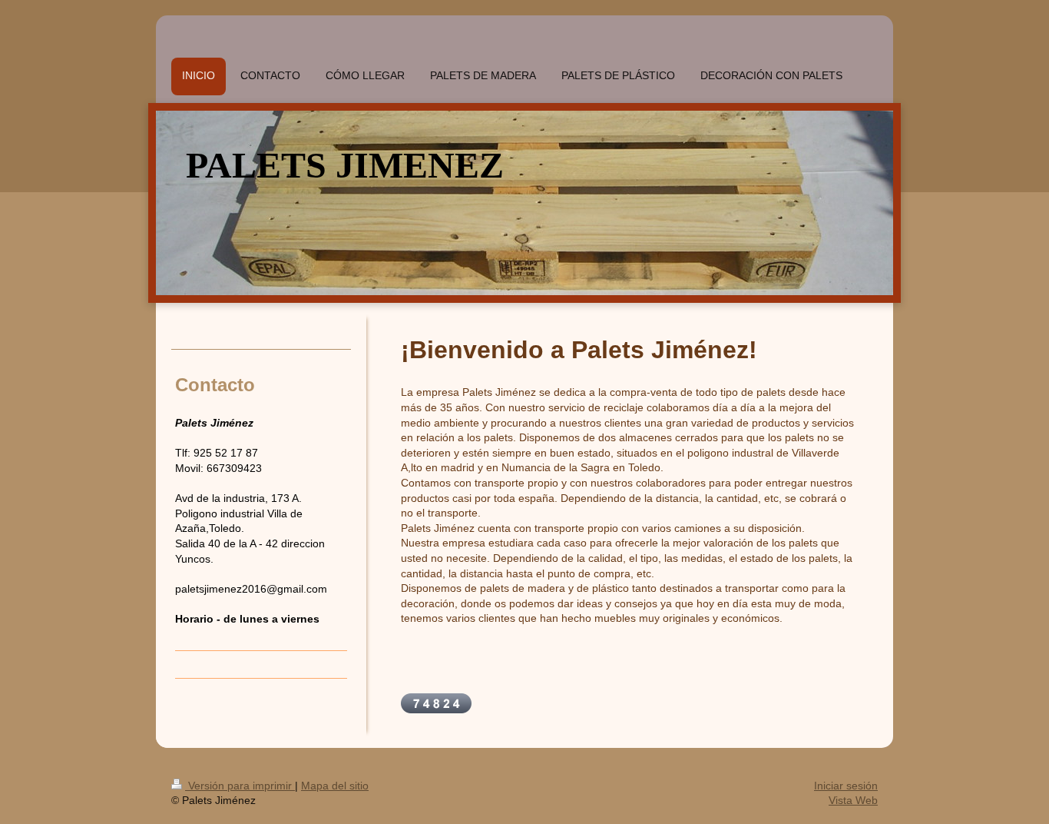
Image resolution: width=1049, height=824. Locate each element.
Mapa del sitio (335, 785)
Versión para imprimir (240, 785)
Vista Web (853, 800)
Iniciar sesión (846, 785)
